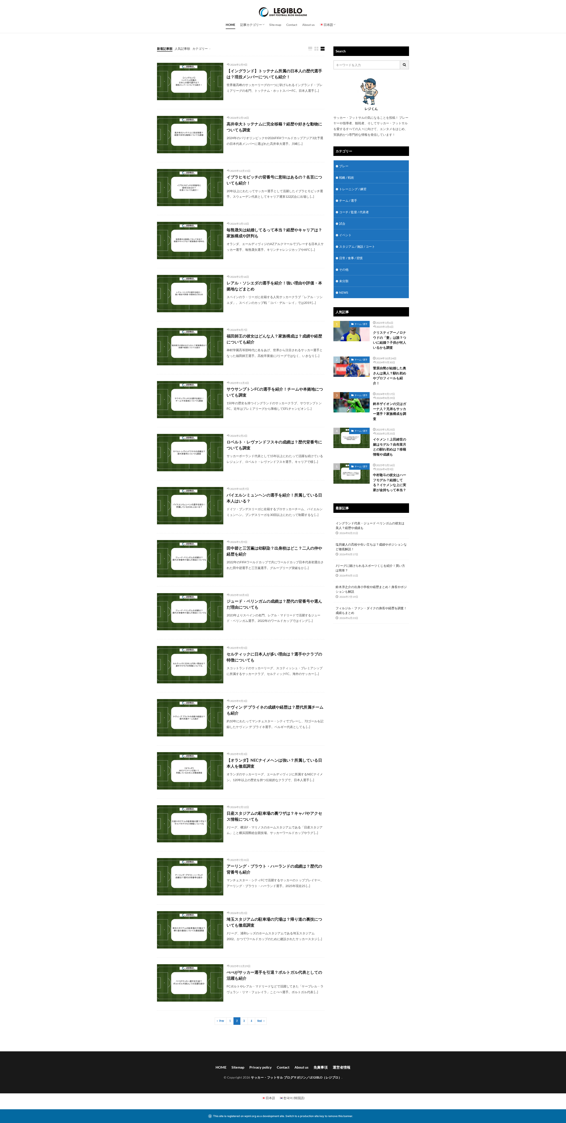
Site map (275, 25)
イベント (345, 235)
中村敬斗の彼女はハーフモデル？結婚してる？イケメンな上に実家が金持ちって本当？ (389, 482)
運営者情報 (341, 1067)
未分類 (343, 281)
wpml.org (250, 1116)
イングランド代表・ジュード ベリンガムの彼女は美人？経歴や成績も (370, 525)
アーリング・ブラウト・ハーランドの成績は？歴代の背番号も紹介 (274, 869)
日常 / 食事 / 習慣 (351, 258)
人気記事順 (182, 48)
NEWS (343, 292)
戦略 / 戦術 (346, 177)
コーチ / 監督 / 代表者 (354, 212)
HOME (230, 25)
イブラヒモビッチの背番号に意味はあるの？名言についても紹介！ (274, 179)
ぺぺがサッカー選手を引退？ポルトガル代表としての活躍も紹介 (274, 975)
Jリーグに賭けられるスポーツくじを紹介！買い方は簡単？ (370, 568)
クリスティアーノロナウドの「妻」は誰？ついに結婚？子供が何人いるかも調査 (389, 339)
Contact (291, 25)
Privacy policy (260, 1067)
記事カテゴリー (251, 25)
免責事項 (321, 1067)
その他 (343, 269)
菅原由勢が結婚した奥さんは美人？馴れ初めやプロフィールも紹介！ (389, 375)
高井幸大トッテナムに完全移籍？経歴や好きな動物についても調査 (274, 126)
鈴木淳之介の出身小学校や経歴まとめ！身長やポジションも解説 (371, 589)
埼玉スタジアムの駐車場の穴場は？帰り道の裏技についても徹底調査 (274, 922)
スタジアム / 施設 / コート (357, 246)
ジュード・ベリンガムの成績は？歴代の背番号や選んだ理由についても (274, 604)
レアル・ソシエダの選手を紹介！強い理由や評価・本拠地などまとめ (274, 285)
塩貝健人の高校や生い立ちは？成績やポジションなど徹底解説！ (371, 546)
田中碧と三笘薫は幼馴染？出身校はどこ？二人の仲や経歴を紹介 (274, 551)
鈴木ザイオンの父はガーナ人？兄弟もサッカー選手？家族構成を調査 (389, 411)
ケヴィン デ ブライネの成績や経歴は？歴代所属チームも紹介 (275, 710)
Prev (221, 1021)
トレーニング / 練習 (352, 189)
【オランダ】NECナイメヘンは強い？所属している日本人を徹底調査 (274, 763)
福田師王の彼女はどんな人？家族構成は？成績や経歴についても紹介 (274, 338)
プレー (343, 166)
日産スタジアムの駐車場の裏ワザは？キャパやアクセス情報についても (274, 816)
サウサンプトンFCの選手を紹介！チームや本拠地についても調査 (275, 392)
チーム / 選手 (348, 200)
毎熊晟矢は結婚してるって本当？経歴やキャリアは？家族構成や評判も (274, 232)
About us (308, 25)
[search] (404, 64)
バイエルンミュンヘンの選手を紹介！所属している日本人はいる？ (274, 498)
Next (259, 1021)
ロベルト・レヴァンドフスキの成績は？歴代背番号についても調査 (274, 444)
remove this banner (340, 1116)
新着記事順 (164, 48)
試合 (342, 223)
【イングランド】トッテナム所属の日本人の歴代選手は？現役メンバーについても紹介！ (274, 73)
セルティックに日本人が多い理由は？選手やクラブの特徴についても (274, 657)
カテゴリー (200, 48)
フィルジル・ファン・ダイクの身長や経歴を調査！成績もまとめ (371, 610)
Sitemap (237, 1067)
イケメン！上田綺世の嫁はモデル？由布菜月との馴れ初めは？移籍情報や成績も (389, 446)
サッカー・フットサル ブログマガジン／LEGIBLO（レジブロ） (296, 1077)
